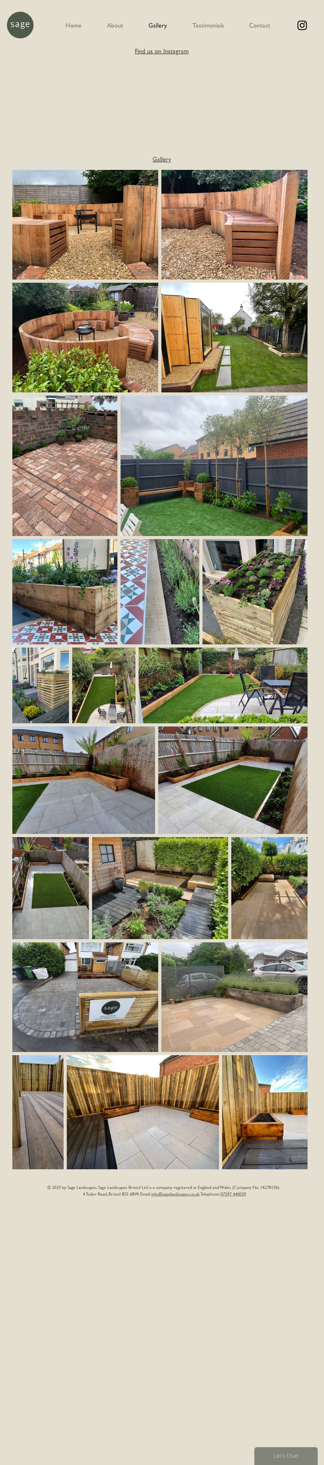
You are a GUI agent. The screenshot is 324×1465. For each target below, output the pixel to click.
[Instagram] (302, 25)
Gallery (162, 159)
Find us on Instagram (162, 50)
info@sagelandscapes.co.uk (175, 1194)
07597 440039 (233, 1194)
